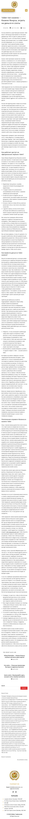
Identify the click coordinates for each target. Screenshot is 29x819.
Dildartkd (5, 28)
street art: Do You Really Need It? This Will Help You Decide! (14, 699)
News (24, 28)
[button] (26, 10)
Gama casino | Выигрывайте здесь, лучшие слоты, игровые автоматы (14, 676)
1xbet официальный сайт (12, 532)
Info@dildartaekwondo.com (16, 787)
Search (3, 685)
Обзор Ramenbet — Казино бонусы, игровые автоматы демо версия (14, 656)
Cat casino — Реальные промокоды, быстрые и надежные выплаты (14, 666)
